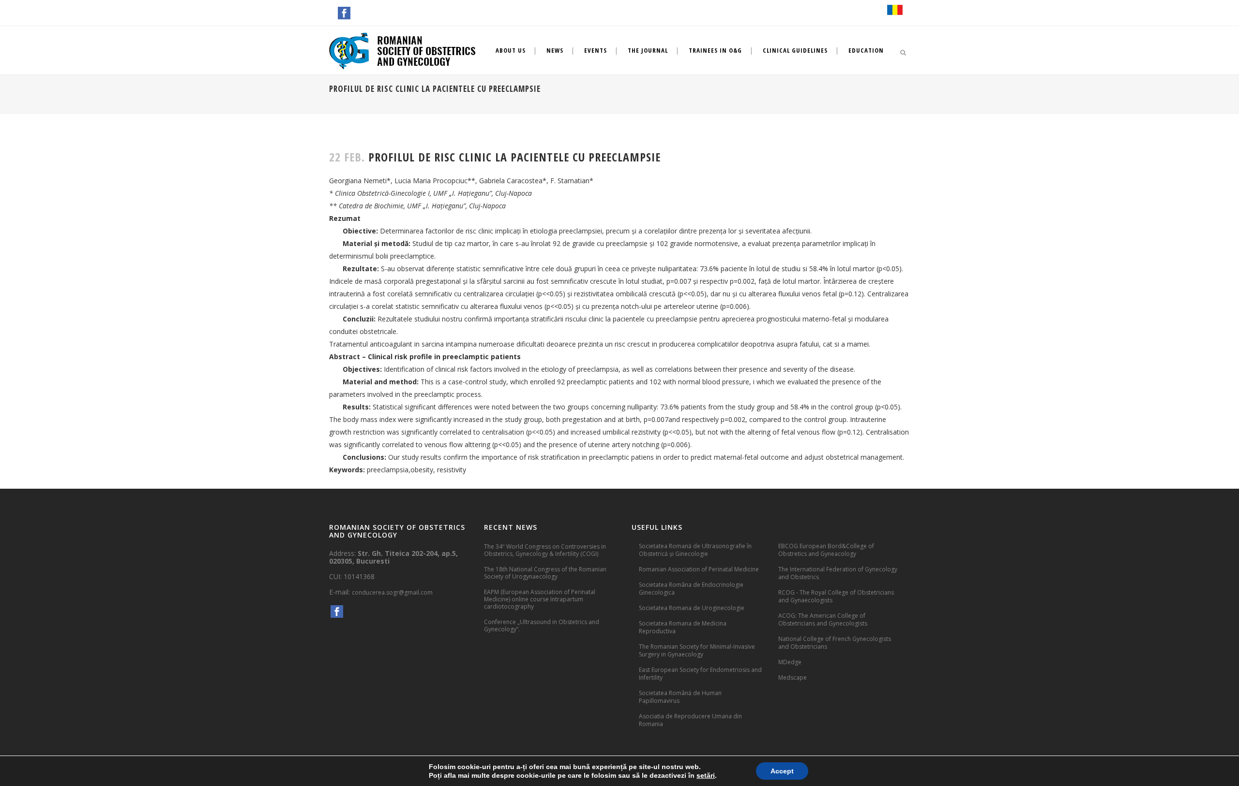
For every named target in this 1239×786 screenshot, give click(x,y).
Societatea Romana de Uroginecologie (691, 608)
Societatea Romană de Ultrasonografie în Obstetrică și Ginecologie (695, 550)
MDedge (789, 662)
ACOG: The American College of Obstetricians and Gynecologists (822, 619)
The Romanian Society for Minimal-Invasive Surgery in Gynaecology (697, 650)
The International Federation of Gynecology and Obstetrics (837, 573)
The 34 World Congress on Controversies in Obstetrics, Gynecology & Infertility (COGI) (545, 549)
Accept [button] (782, 771)
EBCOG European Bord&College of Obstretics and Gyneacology (826, 550)
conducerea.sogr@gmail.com (392, 592)
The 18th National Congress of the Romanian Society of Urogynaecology (545, 573)
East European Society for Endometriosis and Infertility (700, 674)
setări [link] (705, 775)
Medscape (792, 677)
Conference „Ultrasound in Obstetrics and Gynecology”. (541, 625)
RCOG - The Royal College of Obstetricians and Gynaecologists (836, 596)
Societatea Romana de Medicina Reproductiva (682, 627)
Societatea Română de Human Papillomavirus (680, 697)
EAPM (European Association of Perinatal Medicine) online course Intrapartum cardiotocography (539, 599)
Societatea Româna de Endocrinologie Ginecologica (691, 589)
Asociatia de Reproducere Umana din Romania (690, 720)
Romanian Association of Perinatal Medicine (699, 569)
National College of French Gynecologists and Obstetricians (834, 643)
